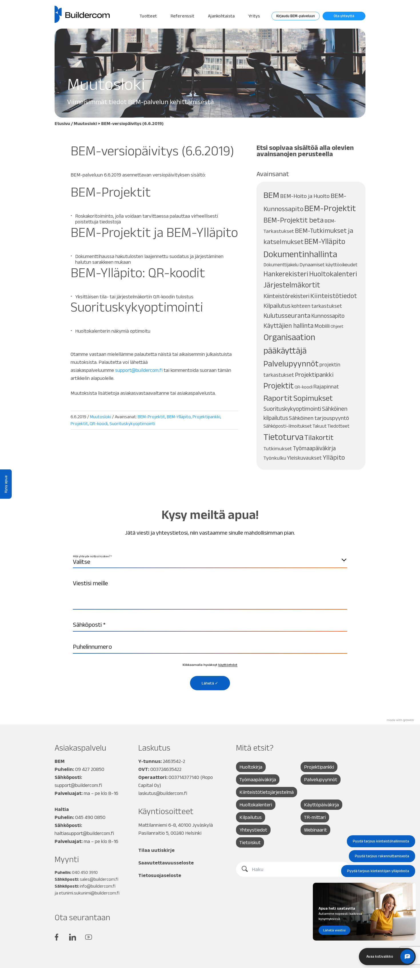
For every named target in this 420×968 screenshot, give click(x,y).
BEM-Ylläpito (179, 416)
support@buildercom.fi (78, 785)
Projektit (79, 423)
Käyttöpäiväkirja (321, 805)
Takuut (320, 426)
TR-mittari (315, 817)
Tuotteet (148, 15)
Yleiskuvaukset (304, 458)
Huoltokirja (250, 767)
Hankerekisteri (285, 274)
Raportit (278, 397)
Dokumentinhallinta (300, 254)
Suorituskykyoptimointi (132, 423)
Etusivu (62, 123)
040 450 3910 (85, 872)
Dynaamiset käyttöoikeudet (328, 264)
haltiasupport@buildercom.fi (84, 833)
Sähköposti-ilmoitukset (287, 426)
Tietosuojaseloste (159, 875)
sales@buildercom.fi (99, 879)
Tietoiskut (250, 842)
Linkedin (72, 937)
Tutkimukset (277, 448)
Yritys (254, 15)
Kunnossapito (328, 315)
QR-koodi (99, 423)
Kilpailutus (277, 305)
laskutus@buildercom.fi (162, 793)
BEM (271, 195)
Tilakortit (318, 437)
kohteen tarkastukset (316, 306)
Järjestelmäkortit (291, 285)
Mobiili (322, 326)
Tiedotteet (338, 426)
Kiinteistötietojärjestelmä (266, 792)
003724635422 (165, 769)
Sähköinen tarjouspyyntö (319, 418)
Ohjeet (337, 326)
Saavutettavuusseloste (166, 863)
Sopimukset (313, 398)
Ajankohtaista (221, 15)
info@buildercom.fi (97, 886)
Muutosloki (85, 123)
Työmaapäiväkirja (314, 448)
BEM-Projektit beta (293, 220)
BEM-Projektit (151, 416)
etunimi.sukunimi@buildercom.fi (89, 892)
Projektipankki (206, 416)
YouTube (88, 937)
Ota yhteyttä (344, 16)
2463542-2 (174, 761)
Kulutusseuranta (286, 315)
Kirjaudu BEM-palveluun (295, 16)
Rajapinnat (326, 386)
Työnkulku (274, 458)
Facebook (56, 937)
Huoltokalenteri (333, 274)
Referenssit (182, 15)
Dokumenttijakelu (281, 264)
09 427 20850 (89, 769)
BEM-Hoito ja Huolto (305, 196)
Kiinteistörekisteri (286, 295)
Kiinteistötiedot (333, 295)
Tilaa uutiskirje (156, 850)
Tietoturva (283, 437)
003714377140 (184, 777)
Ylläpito (334, 457)
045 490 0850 (90, 817)
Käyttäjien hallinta (288, 325)
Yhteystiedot (253, 830)
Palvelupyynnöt (291, 363)
